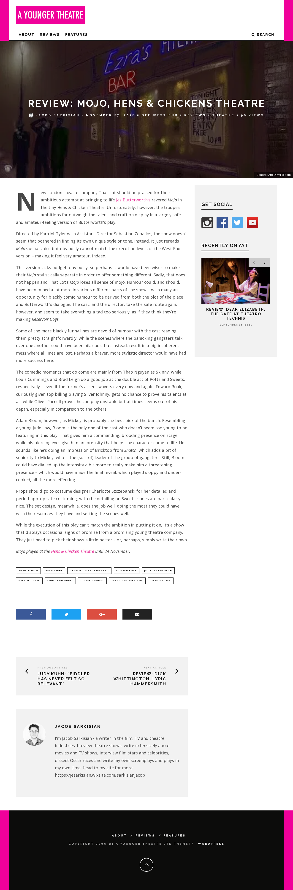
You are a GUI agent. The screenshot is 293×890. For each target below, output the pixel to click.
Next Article (155, 667)
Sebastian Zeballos (127, 580)
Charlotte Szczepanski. (89, 570)
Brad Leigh (54, 570)
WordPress (211, 843)
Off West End (159, 115)
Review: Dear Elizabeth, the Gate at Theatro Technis (235, 313)
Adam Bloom (28, 570)
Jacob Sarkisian (58, 115)
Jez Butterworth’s (133, 200)
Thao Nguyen (160, 580)
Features (76, 34)
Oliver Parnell (92, 580)
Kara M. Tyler (29, 580)
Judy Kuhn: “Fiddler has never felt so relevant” (64, 678)
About (26, 34)
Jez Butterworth (158, 570)
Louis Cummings (60, 580)
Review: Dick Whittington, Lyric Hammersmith (140, 678)
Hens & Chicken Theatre (72, 551)
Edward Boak (126, 570)
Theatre (223, 115)
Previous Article (53, 667)
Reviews (50, 34)
